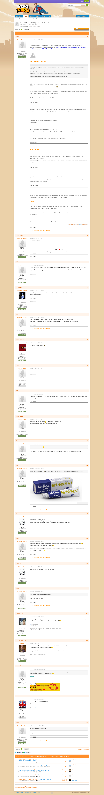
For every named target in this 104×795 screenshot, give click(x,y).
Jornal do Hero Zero (22, 759)
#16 (87, 613)
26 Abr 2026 (74, 780)
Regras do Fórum (46, 16)
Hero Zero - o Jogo (22, 765)
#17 (87, 640)
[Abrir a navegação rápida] (88, 16)
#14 (87, 563)
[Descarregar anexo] (30, 707)
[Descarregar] (30, 752)
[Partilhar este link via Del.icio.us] (20, 752)
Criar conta (87, 1)
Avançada (88, 5)
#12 (87, 513)
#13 (87, 538)
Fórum (25, 16)
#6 (87, 339)
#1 (87, 36)
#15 (87, 588)
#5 (87, 314)
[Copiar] (28, 752)
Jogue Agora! (19, 16)
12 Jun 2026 (74, 766)
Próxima (27, 29)
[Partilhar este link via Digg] (18, 752)
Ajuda (39, 792)
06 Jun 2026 (74, 770)
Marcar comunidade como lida (30, 792)
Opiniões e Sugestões (32, 774)
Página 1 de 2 (17, 29)
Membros (32, 16)
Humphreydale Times (32, 759)
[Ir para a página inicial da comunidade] (34, 8)
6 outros (80, 224)
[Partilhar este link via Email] (26, 752)
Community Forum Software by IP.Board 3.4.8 (80, 792)
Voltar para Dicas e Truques (83, 749)
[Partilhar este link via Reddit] (22, 752)
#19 (87, 696)
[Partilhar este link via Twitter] (15, 752)
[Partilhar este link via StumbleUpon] (24, 752)
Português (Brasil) (19, 792)
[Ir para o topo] (52, 793)
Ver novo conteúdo (81, 16)
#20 (87, 722)
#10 (87, 440)
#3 (87, 262)
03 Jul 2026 (74, 761)
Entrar (82, 1)
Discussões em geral (32, 765)
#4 (87, 287)
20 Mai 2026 (74, 776)
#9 (87, 416)
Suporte (38, 16)
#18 (87, 666)
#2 (87, 235)
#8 (87, 391)
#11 (87, 465)
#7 (87, 365)
